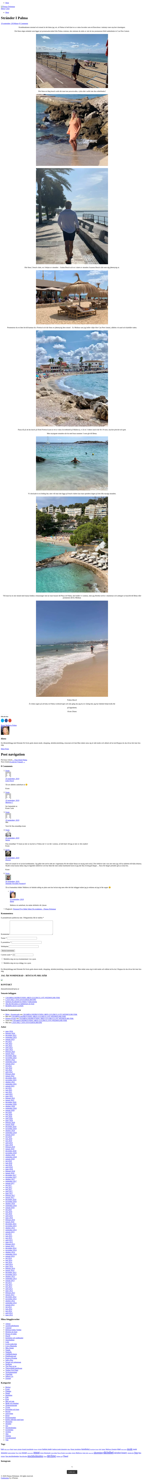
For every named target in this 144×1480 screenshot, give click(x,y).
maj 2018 (8, 1165)
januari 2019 (9, 1149)
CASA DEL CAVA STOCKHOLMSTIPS (20, 1000)
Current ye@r (6, 955)
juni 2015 (8, 1236)
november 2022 (11, 1058)
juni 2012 (8, 1309)
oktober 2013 (10, 1276)
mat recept (124, 1449)
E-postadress (6, 942)
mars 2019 (9, 1145)
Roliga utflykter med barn (14, 1420)
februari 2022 (10, 1074)
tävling (51, 1456)
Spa (6, 1426)
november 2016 (11, 1201)
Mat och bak (9, 1401)
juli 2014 (8, 1258)
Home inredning (76, 1449)
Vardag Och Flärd (11, 1370)
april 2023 (9, 1047)
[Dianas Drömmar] (8, 7)
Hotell (7, 1393)
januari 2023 (9, 1054)
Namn (4, 938)
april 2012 (9, 1313)
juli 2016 (8, 1210)
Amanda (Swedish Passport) (15, 883)
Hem (7, 3)
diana (17, 23)
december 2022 (10, 1056)
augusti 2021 (10, 1086)
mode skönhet (11, 1453)
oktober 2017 (10, 1179)
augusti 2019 (10, 1135)
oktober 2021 (10, 1082)
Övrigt (7, 1407)
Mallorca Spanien (111, 1449)
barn (11, 1449)
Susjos (7, 840)
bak (2, 1449)
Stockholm (23, 1456)
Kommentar (5, 934)
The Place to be (10, 1366)
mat (119, 1449)
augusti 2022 (10, 1064)
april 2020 (9, 1118)
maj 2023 (8, 1045)
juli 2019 (8, 1137)
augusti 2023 (10, 1039)
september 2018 (11, 1157)
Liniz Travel (9, 781)
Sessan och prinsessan (13, 1362)
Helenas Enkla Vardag (13, 1330)
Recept (7, 1411)
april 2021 (9, 1094)
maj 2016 (8, 1214)
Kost (7, 1399)
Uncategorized (10, 1438)
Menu (3, 9)
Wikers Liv (9, 1376)
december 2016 (10, 1199)
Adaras (7, 1324)
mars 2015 (9, 1242)
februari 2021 (10, 1098)
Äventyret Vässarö (17, 762)
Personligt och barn (12, 1409)
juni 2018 (8, 1163)
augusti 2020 (10, 1110)
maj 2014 (8, 1262)
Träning (8, 1436)
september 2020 (11, 1108)
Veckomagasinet (11, 1372)
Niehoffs (8, 1352)
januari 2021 (9, 1100)
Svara (7, 771)
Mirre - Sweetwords (12, 1014)
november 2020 (11, 1104)
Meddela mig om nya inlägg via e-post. (17, 963)
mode (130, 1449)
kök (100, 1449)
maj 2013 (8, 1287)
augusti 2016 (10, 1208)
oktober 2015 (10, 1228)
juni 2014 (8, 1260)
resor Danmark (45, 1453)
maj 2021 (8, 1092)
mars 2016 (9, 1218)
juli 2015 (8, 1234)
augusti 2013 (10, 1281)
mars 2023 (9, 1050)
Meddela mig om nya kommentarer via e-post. (20, 959)
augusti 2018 (10, 1159)
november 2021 (11, 1080)
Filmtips (8, 1391)
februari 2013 (10, 1293)
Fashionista (5, 1478)
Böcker (8, 1387)
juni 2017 (8, 1187)
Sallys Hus (9, 1360)
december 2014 (10, 1248)
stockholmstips (35, 1456)
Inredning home (94, 1449)
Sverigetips (9, 1430)
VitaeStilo (8, 1374)
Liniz (7, 1342)
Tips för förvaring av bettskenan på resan (19, 1004)
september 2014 (11, 1254)
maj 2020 (8, 1116)
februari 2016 (10, 1220)
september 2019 (11, 1133)
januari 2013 (9, 1295)
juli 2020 (8, 1112)
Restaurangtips (10, 1418)
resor (37, 1452)
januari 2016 (9, 1222)
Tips (6, 1434)
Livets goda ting (11, 1344)
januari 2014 (9, 1270)
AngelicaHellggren (12, 1326)
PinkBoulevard (10, 1356)
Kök (7, 1397)
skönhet (108, 1452)
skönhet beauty (120, 1453)
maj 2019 (8, 1141)
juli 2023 (8, 1041)
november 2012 (11, 1299)
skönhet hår (131, 1453)
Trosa (45, 1456)
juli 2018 (8, 1161)
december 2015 (10, 1224)
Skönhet (8, 1424)
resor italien (68, 1453)
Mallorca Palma (11, 725)
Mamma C (9, 802)
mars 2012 (9, 1315)
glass (68, 1449)
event (40, 1449)
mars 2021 (9, 1096)
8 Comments (23, 23)
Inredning (8, 1395)
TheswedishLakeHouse (13, 1368)
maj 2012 (8, 1311)
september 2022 (11, 1062)
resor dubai (54, 1453)
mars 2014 (9, 1266)
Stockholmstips (10, 1428)
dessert (35, 1449)
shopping (98, 1452)
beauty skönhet (18, 1449)
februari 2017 (10, 1195)
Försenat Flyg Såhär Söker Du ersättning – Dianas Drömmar (34, 909)
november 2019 (11, 1129)
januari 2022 (9, 1076)
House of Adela (11, 1334)
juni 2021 (8, 1090)
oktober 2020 (10, 1106)
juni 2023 (8, 1043)
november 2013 (11, 1274)
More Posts (5, 749)
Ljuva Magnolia (11, 1346)
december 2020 (10, 1102)
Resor (3, 725)
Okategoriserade (11, 1405)
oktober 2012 (10, 1301)
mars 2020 (9, 1120)
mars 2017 (9, 1193)
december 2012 (10, 1297)
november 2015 (11, 1226)
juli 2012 (8, 1307)
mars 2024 (9, 1031)
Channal (8, 1328)
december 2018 (10, 1151)
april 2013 (9, 1289)
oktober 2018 (10, 1155)
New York (18, 1453)
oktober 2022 (10, 1060)
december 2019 (10, 1127)
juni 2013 (8, 1285)
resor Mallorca (77, 1453)
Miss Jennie (9, 1348)
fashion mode (47, 1449)
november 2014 (11, 1250)
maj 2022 (8, 1070)
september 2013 (11, 1278)
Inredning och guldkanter (14, 1338)
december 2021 (10, 1078)
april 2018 (9, 1167)
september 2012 (11, 1303)
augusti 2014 (10, 1256)
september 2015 (11, 1230)
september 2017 (11, 1181)
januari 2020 (9, 1124)
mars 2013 (9, 1291)
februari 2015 (10, 1244)
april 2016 (9, 1216)
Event (7, 1389)
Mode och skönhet (12, 1403)
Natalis (7, 1350)
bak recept (7, 1449)
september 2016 (11, 1206)
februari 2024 (10, 1033)
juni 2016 (8, 1212)
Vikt (6, 1440)
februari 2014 (10, 1268)
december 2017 (10, 1175)
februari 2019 (10, 1147)
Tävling (8, 1432)
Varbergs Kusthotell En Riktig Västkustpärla (21, 1002)
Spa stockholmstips (12, 1456)
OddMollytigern (11, 1354)
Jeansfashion (9, 1340)
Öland (65, 1456)
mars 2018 (9, 1169)
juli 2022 (8, 1066)
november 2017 (11, 1177)
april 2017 (9, 1191)
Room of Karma (11, 1358)
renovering (9, 1413)
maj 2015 (8, 1238)
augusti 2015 (10, 1232)
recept (24, 1453)
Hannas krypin (10, 1018)
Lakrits (103, 1449)
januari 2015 (9, 1246)
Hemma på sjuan (11, 1332)
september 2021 (11, 1084)
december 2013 (10, 1272)
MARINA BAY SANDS (14, 1006)
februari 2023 (10, 1052)
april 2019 (9, 1143)
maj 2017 (8, 1189)
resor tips (91, 1453)
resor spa (85, 1453)
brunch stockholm (28, 1449)
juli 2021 (8, 1088)
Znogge (8, 860)
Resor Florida (61, 1453)
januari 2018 (9, 1173)
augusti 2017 (10, 1183)
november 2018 (11, 1153)
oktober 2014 (10, 1252)
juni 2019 (8, 1139)
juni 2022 (8, 1068)
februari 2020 (10, 1122)
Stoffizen (8, 1364)
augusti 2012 (10, 1305)
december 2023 (10, 1035)
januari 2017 (9, 1197)
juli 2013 (8, 1283)
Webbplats (4, 946)
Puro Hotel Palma (19, 760)
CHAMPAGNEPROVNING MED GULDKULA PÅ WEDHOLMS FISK (32, 998)
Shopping (8, 1422)
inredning (85, 1449)
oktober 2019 (10, 1131)
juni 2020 (8, 1114)
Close (8, 9)
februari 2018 (10, 1171)
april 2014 (9, 1264)
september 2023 (11, 1037)
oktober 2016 (10, 1204)
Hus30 (7, 1336)
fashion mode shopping (59, 1449)
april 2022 (9, 1072)
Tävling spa (59, 1456)
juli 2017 (8, 1185)
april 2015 (9, 1240)
